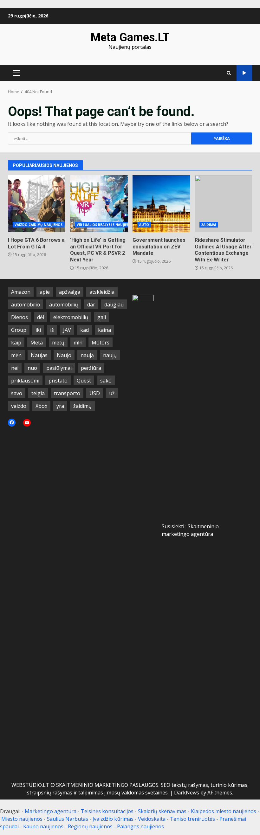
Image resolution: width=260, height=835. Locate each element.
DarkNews (186, 792)
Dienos (19, 317)
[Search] (229, 73)
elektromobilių (70, 317)
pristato (58, 380)
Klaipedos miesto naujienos (223, 811)
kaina (104, 329)
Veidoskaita (152, 818)
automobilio (25, 304)
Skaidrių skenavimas (162, 811)
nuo (32, 367)
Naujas (39, 355)
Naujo (64, 355)
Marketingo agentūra (50, 811)
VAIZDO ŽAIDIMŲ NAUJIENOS (38, 224)
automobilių (63, 304)
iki (38, 329)
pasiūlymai (59, 367)
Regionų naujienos (90, 826)
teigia (38, 393)
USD (94, 393)
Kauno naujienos (43, 826)
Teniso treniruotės (192, 818)
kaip (16, 342)
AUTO (144, 224)
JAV (67, 329)
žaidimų (82, 405)
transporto (67, 393)
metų (58, 342)
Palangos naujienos (140, 826)
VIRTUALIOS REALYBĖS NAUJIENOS (105, 224)
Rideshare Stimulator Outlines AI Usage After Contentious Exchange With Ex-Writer (223, 203)
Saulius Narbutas (67, 818)
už (112, 393)
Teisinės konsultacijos (107, 811)
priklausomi (25, 380)
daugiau (114, 304)
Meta (36, 342)
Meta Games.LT (130, 37)
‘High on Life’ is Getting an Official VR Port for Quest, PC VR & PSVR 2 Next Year (98, 203)
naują (87, 355)
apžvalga (69, 291)
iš (52, 329)
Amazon (20, 291)
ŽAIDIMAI (208, 224)
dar (91, 304)
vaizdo (18, 405)
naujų (110, 355)
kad (84, 329)
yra (60, 405)
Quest (84, 380)
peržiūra (91, 367)
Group (18, 329)
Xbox (41, 405)
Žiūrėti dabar (244, 73)
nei (14, 367)
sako (106, 380)
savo (16, 393)
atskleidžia (101, 291)
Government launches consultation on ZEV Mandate (161, 203)
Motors (100, 342)
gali (101, 317)
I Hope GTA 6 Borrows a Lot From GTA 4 (36, 203)
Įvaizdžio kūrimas (113, 818)
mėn (16, 355)
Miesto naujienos (21, 818)
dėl (40, 317)
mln (78, 342)
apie (45, 291)
